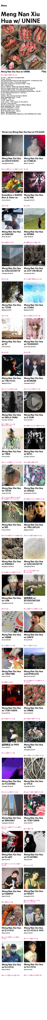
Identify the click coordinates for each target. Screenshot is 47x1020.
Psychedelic (16, 497)
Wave (4, 902)
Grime (4, 242)
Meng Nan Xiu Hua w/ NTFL (33, 452)
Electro (26, 645)
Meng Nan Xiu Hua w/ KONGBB (33, 379)
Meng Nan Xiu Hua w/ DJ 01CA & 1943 (33, 929)
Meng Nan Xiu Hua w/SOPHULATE (33, 672)
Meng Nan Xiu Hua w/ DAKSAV (11, 233)
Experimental (35, 316)
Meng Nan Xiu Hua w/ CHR (11, 599)
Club (8, 75)
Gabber (12, 975)
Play (44, 71)
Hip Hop (19, 169)
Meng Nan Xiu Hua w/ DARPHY (11, 892)
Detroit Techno (15, 462)
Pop (25, 242)
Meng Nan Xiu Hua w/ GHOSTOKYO (11, 159)
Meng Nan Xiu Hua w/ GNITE (33, 636)
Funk (19, 535)
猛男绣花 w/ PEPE (10, 744)
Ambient (5, 206)
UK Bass (13, 75)
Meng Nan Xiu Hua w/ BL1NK (33, 196)
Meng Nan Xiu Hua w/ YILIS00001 (33, 342)
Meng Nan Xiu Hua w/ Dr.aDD (11, 855)
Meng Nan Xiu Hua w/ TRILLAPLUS (33, 526)
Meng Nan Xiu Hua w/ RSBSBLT (11, 562)
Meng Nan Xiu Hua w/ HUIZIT (33, 892)
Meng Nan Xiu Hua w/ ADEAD (33, 489)
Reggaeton (31, 242)
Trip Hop (14, 792)
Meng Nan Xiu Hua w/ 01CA (26, 132)
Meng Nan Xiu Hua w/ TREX (11, 452)
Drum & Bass (6, 389)
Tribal (26, 462)
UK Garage (13, 535)
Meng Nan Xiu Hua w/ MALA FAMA (11, 416)
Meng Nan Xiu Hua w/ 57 (11, 342)
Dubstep (10, 572)
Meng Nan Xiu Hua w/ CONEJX (33, 159)
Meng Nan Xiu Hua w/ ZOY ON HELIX (33, 269)
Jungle (26, 206)
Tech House (14, 827)
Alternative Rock (12, 864)
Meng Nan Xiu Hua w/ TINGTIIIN (11, 672)
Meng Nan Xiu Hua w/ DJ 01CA (11, 929)
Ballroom (11, 753)
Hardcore (27, 900)
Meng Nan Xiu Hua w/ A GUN (33, 416)
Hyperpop (27, 535)
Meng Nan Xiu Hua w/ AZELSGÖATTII (11, 269)
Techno (4, 169)
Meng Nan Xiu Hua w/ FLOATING (11, 782)
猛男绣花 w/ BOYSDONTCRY (32, 599)
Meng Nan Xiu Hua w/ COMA (33, 306)
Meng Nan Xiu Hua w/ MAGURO (11, 819)
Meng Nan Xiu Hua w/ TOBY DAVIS (11, 709)
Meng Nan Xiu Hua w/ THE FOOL (11, 379)
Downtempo (6, 792)
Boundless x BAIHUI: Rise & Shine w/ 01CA (12, 197)
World (4, 424)
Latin (38, 242)
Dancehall (5, 535)
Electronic (11, 169)
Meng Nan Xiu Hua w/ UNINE (11, 636)
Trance (26, 279)
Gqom (3, 75)
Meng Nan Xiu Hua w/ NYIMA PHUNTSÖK (33, 234)
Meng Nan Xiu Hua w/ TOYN (11, 306)
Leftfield (27, 680)
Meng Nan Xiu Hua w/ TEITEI (11, 489)
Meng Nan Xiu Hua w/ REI (11, 526)
